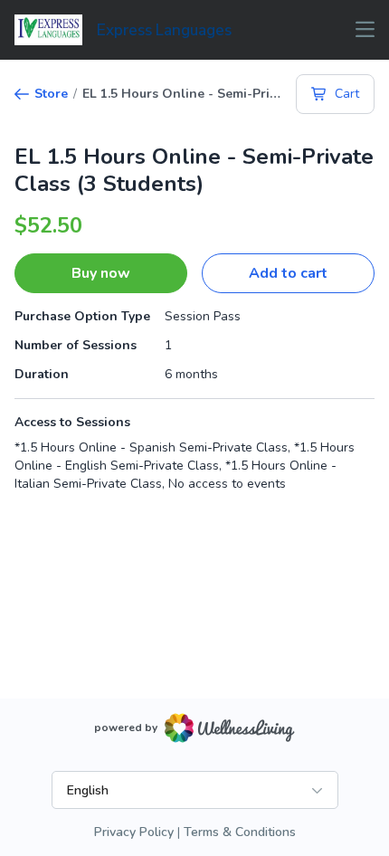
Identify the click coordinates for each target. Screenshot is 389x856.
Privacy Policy (134, 832)
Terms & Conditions (240, 832)
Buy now (100, 273)
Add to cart (288, 273)
